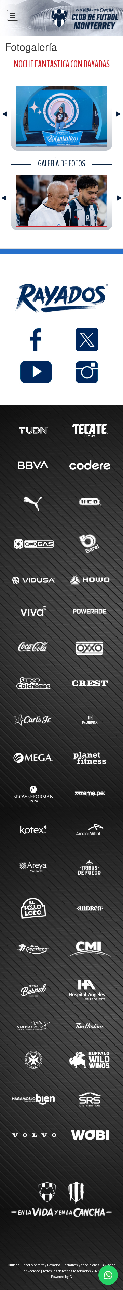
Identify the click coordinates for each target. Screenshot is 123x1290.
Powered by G (61, 1277)
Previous (4, 114)
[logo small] (72, 19)
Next (118, 114)
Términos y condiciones (81, 1265)
